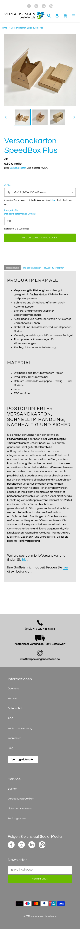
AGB (10, 718)
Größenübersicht (32, 268)
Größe (7, 185)
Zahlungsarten (17, 818)
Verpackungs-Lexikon (21, 798)
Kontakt (12, 698)
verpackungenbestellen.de (44, 916)
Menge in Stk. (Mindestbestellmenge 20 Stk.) (20, 212)
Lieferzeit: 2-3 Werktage (16, 229)
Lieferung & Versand (20, 808)
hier (52, 200)
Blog (10, 748)
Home (4, 28)
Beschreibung (12, 268)
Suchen (12, 788)
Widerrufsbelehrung (20, 728)
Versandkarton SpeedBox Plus (27, 28)
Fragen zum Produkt (54, 268)
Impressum (14, 738)
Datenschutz (15, 708)
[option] (22, 117)
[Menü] (73, 15)
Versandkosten (18, 168)
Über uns (13, 688)
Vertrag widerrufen (23, 759)
